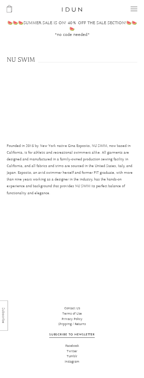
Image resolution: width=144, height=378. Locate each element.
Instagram (72, 362)
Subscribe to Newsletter (72, 334)
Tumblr (72, 356)
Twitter (72, 351)
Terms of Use (72, 314)
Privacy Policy (72, 319)
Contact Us (72, 308)
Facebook (72, 346)
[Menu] (134, 9)
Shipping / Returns (72, 324)
